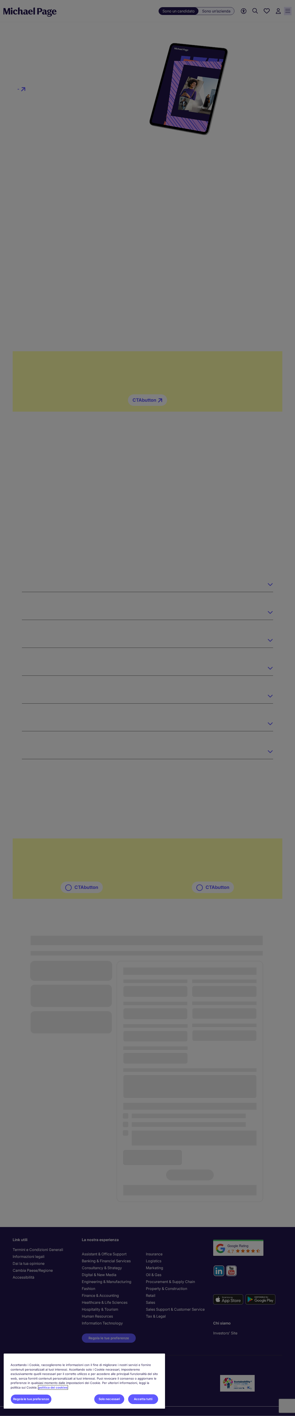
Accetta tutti (143, 1399)
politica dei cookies (53, 1387)
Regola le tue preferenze (31, 1399)
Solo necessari (109, 1399)
